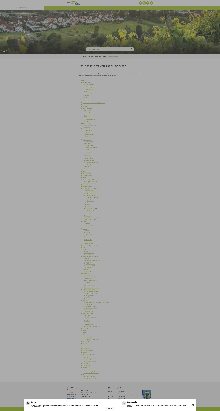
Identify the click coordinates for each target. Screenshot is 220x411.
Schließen (110, 408)
